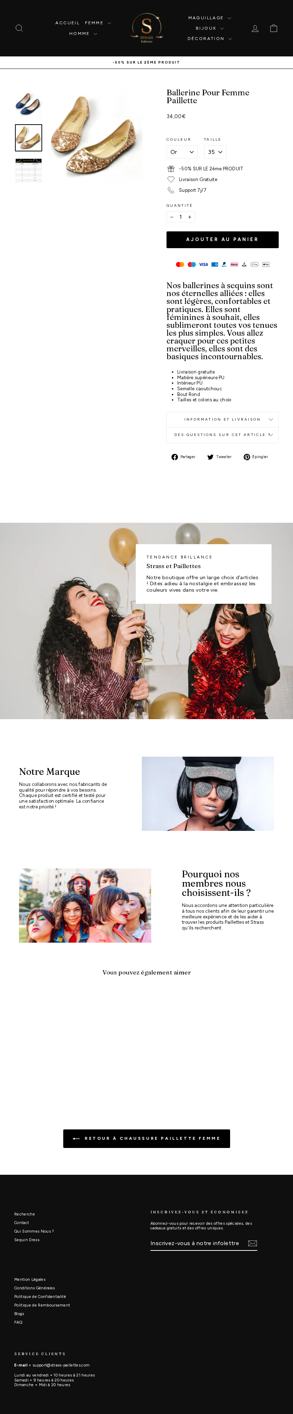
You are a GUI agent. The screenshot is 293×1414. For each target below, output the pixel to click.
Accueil (67, 22)
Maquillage (207, 17)
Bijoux (207, 28)
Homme (80, 33)
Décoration (207, 38)
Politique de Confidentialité (40, 1296)
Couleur (179, 139)
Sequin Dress (26, 1240)
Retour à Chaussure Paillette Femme (152, 1138)
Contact (21, 1222)
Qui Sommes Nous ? (34, 1231)
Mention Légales (29, 1279)
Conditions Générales (34, 1288)
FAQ (18, 1322)
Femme (95, 22)
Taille (213, 139)
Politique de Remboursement (42, 1305)
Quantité (180, 206)
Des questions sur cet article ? (222, 434)
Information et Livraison (222, 419)
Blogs (19, 1314)
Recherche (24, 1214)
